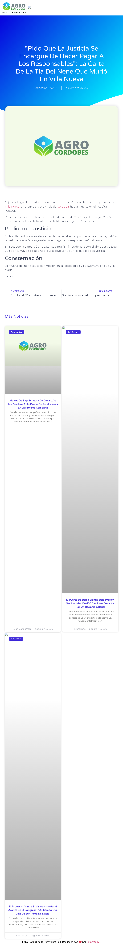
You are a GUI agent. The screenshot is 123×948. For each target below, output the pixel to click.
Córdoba (63, 206)
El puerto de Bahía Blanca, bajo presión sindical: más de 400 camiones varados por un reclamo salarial (90, 603)
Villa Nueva (12, 206)
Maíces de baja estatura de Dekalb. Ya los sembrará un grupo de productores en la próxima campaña (33, 404)
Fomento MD (94, 942)
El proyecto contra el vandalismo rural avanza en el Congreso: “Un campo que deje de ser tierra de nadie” (32, 910)
